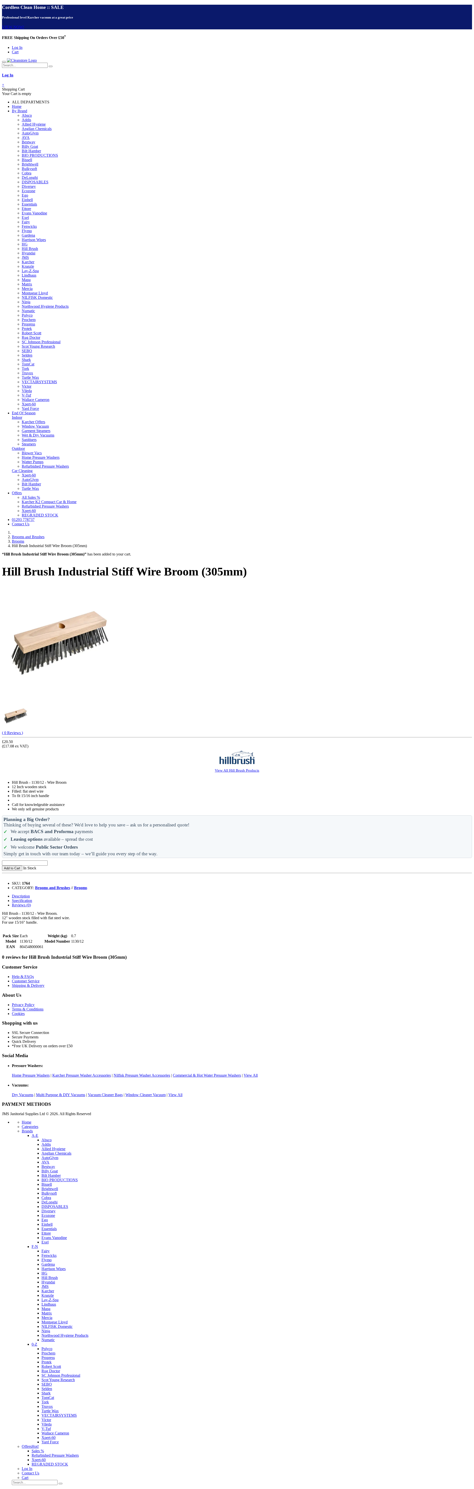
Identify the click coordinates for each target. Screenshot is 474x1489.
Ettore (26, 209)
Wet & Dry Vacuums (38, 435)
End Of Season (24, 413)
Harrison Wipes (34, 240)
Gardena (28, 235)
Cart (15, 52)
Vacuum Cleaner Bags (105, 1095)
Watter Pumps (32, 462)
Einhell (27, 200)
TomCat (28, 364)
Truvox (27, 373)
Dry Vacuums (22, 1095)
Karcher (28, 262)
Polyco (27, 315)
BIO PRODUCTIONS (40, 155)
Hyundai (28, 253)
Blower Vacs (32, 453)
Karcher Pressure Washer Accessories (81, 1075)
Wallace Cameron (35, 400)
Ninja (26, 302)
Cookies (18, 1014)
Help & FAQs (23, 976)
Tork (25, 368)
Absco (27, 115)
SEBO (27, 351)
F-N (35, 1246)
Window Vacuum (35, 426)
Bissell (27, 160)
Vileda (27, 391)
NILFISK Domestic (37, 297)
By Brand (19, 111)
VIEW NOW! (13, 27)
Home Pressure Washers (40, 457)
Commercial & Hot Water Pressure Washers (207, 1075)
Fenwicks (29, 226)
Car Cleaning (22, 471)
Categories (30, 1127)
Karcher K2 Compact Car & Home (49, 502)
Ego (25, 195)
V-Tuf (26, 395)
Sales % (38, 1451)
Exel (25, 217)
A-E (35, 1135)
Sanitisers (29, 440)
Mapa (26, 280)
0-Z (34, 1344)
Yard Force (30, 408)
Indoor (17, 417)
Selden (27, 355)
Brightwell (30, 164)
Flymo (27, 231)
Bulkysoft (29, 169)
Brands (27, 1131)
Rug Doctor (31, 337)
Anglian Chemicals (37, 129)
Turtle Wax (30, 377)
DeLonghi (30, 177)
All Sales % (31, 497)
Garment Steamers (36, 431)
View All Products (237, 770)
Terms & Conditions (27, 1009)
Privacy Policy (23, 1005)
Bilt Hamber (31, 151)
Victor (26, 386)
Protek (27, 328)
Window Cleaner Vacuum (145, 1095)
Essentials (29, 204)
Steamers (29, 444)
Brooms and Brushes (28, 537)
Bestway (28, 142)
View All (251, 1075)
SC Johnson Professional (41, 342)
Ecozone (28, 191)
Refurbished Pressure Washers (45, 466)
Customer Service (26, 981)
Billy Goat (30, 146)
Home (16, 106)
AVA (26, 137)
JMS (25, 257)
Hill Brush (30, 249)
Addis (26, 120)
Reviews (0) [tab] (21, 905)
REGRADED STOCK (40, 515)
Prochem (29, 320)
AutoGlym (30, 133)
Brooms (18, 541)
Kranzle (28, 266)
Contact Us (20, 524)
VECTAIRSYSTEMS (39, 382)
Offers (17, 493)
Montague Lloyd (35, 293)
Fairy (26, 222)
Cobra (26, 173)
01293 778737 (23, 519)
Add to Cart (12, 868)
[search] (51, 66)
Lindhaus (29, 275)
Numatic (28, 311)
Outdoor (18, 448)
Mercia (27, 288)
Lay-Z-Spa (30, 271)
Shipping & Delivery (28, 985)
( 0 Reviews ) (12, 733)
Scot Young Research (38, 346)
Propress (28, 324)
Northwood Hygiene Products (45, 306)
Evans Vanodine (34, 213)
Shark (26, 360)
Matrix (27, 284)
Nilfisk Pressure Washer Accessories (142, 1075)
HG (25, 244)
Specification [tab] (22, 900)
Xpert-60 (29, 404)
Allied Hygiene (34, 124)
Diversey (29, 186)
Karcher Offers (33, 422)
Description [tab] (21, 896)
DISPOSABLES (35, 182)
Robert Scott (31, 333)
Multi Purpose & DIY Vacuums (60, 1095)
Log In (17, 47)
